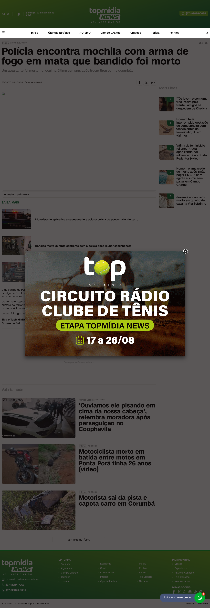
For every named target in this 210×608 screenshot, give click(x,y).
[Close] (185, 251)
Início (34, 33)
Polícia (155, 33)
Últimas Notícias (59, 33)
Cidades (135, 33)
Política (174, 33)
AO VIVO (85, 33)
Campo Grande (111, 33)
